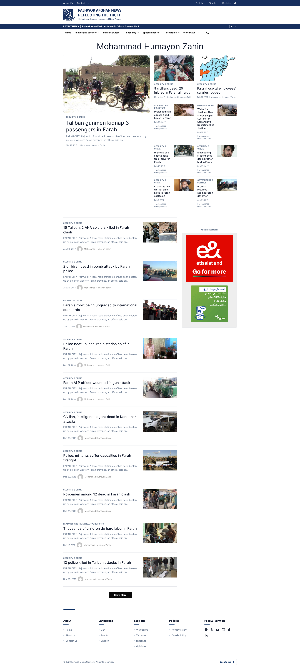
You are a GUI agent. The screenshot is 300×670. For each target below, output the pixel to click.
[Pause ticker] (231, 26)
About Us (68, 3)
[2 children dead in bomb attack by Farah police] (160, 271)
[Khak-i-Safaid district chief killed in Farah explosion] (184, 185)
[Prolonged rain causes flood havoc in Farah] (184, 110)
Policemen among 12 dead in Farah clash (96, 494)
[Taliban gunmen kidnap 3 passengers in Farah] (106, 84)
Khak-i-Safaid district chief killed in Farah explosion (162, 191)
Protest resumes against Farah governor (205, 191)
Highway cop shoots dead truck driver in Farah (162, 157)
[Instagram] (223, 629)
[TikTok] (229, 629)
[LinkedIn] (206, 635)
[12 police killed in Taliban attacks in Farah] (160, 567)
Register (226, 3)
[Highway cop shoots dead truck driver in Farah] (184, 151)
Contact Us (82, 3)
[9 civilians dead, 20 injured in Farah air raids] (174, 68)
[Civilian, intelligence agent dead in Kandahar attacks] (160, 421)
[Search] (235, 3)
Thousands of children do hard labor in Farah (100, 528)
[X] (212, 629)
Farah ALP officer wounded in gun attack (96, 383)
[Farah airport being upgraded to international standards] (160, 309)
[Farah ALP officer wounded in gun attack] (160, 387)
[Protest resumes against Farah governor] (227, 185)
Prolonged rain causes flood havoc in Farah (162, 115)
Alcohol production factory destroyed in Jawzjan (108, 26)
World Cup (189, 32)
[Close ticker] (235, 26)
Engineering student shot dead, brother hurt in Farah (205, 157)
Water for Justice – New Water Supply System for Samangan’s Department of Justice (205, 119)
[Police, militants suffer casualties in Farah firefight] (160, 460)
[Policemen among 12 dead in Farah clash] (160, 499)
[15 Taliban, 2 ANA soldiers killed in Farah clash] (160, 232)
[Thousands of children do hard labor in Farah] (160, 533)
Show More (120, 595)
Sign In (212, 3)
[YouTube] (217, 629)
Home (68, 32)
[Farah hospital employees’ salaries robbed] (217, 68)
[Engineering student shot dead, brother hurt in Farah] (227, 151)
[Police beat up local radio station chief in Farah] (160, 348)
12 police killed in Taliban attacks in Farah (97, 562)
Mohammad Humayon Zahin (97, 249)
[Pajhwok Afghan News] (92, 15)
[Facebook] (206, 629)
